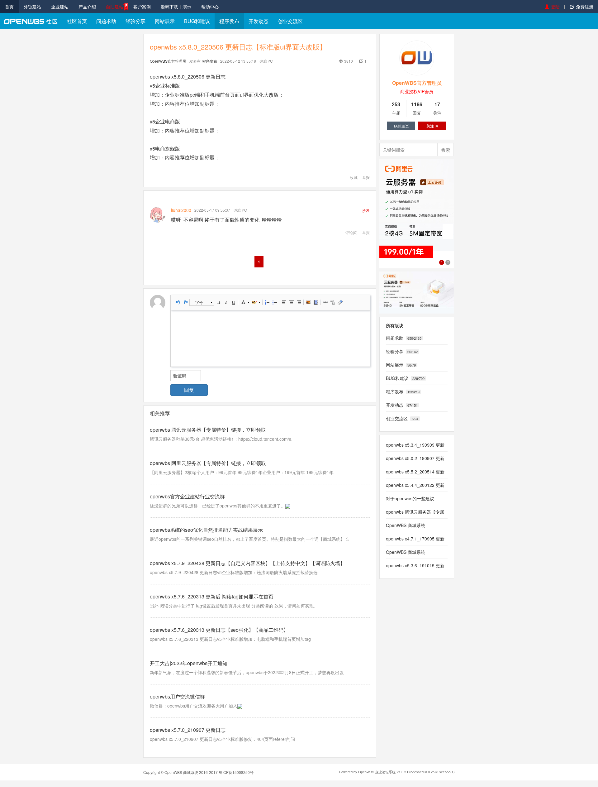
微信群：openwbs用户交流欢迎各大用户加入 (193, 706)
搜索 (445, 150)
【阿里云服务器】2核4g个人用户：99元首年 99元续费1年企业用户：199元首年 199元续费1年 (242, 472)
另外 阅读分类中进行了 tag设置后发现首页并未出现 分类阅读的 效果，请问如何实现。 (234, 605)
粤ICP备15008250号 (236, 772)
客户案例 (142, 6)
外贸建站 (32, 6)
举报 (366, 177)
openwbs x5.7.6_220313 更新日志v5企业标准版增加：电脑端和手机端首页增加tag (230, 639)
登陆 (555, 6)
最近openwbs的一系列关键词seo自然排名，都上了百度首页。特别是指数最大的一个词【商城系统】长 (249, 539)
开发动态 (258, 21)
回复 (189, 389)
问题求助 (106, 21)
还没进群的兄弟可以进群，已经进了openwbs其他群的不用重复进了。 (217, 505)
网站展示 (165, 21)
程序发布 (229, 21)
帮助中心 (210, 6)
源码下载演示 (176, 6)
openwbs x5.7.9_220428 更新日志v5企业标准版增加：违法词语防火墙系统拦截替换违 (234, 572)
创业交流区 (290, 21)
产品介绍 (87, 6)
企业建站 (60, 6)
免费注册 (584, 6)
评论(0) (351, 232)
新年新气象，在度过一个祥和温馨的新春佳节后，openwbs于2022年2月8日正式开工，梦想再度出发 (247, 672)
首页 (9, 6)
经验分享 (135, 21)
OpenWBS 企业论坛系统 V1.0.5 (382, 771)
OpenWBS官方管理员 (168, 61)
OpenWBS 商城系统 (181, 772)
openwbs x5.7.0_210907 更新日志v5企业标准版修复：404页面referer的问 (222, 739)
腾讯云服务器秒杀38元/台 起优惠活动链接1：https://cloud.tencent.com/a (221, 439)
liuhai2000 (181, 210)
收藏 (354, 177)
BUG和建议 (197, 21)
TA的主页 (401, 125)
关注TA (432, 125)
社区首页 (77, 21)
